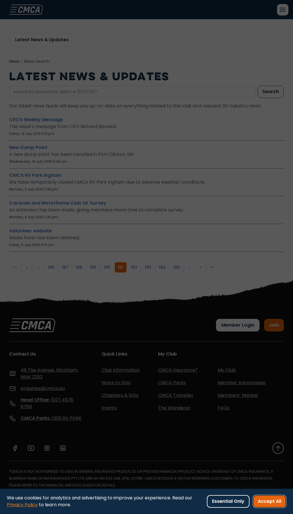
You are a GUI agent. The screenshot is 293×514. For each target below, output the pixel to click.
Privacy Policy (22, 504)
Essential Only (228, 501)
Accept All (269, 501)
